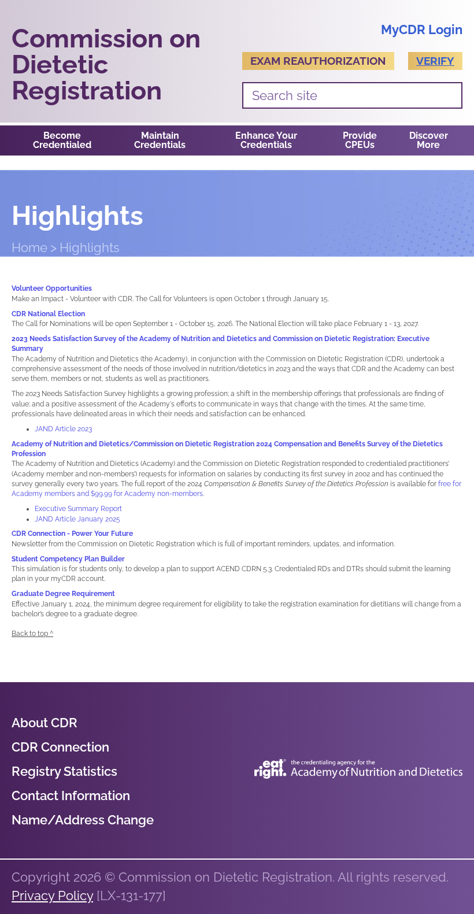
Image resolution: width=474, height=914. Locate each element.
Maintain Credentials (160, 140)
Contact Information (71, 795)
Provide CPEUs (360, 140)
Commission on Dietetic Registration (106, 64)
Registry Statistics (64, 771)
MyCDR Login (421, 29)
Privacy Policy (52, 895)
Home (29, 247)
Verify (435, 60)
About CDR (44, 722)
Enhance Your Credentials (266, 140)
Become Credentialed (62, 140)
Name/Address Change (83, 819)
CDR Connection (60, 746)
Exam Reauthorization (318, 60)
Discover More (428, 140)
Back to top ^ (32, 634)
